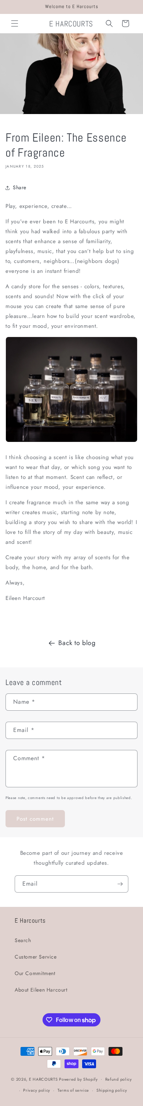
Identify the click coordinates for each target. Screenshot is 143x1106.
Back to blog (76, 643)
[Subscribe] (120, 884)
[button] (15, 23)
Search (23, 940)
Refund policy (118, 1079)
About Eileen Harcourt (41, 989)
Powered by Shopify (78, 1079)
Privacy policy (36, 1090)
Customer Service (36, 956)
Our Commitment (35, 973)
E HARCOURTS (43, 1079)
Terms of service (73, 1090)
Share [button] (19, 187)
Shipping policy (111, 1090)
